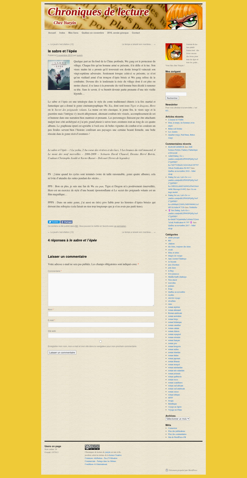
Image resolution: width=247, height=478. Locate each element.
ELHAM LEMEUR (176, 146)
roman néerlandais (175, 367)
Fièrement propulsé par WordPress (183, 470)
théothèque (172, 403)
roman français (174, 340)
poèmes (171, 285)
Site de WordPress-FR (177, 437)
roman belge (173, 319)
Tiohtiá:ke (193, 207)
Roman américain (175, 313)
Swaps (171, 400)
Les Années (173, 131)
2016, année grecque (118, 32)
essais (170, 249)
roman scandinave (175, 382)
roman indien (173, 349)
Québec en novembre (93, 32)
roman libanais (174, 361)
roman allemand (174, 310)
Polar (170, 288)
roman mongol (174, 364)
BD (76, 225)
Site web (52, 330)
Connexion (172, 428)
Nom (51, 309)
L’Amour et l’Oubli (175, 119)
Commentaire (55, 270)
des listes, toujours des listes (179, 246)
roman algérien (174, 307)
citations (171, 243)
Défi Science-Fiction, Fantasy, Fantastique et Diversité (183, 149)
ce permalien (120, 225)
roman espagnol (174, 334)
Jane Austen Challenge (177, 258)
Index (62, 32)
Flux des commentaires (177, 434)
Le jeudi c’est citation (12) (61, 44)
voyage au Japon (174, 406)
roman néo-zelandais (176, 370)
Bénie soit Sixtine (175, 128)
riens (170, 304)
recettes (171, 294)
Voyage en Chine (175, 409)
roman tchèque (174, 394)
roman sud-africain (175, 385)
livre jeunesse (173, 273)
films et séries (173, 252)
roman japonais (174, 358)
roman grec (172, 343)
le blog (171, 270)
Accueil (52, 32)
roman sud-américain (176, 388)
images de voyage (175, 255)
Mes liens (73, 32)
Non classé (172, 279)
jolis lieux (172, 267)
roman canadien (174, 325)
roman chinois (173, 331)
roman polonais (174, 373)
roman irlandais (174, 352)
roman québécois (175, 376)
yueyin (80, 55)
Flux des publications (176, 431)
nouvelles (172, 282)
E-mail (51, 320)
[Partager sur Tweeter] (54, 222)
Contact (136, 32)
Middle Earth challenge (177, 276)
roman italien (173, 355)
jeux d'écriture (173, 264)
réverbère (172, 301)
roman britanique (175, 322)
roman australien (174, 316)
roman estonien (174, 337)
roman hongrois (174, 346)
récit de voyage (174, 298)
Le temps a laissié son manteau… (138, 44)
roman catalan (173, 328)
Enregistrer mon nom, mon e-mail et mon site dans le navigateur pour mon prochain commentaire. (92, 346)
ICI (167, 110)
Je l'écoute (172, 261)
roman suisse (173, 391)
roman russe (173, 379)
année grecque (173, 237)
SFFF (170, 397)
